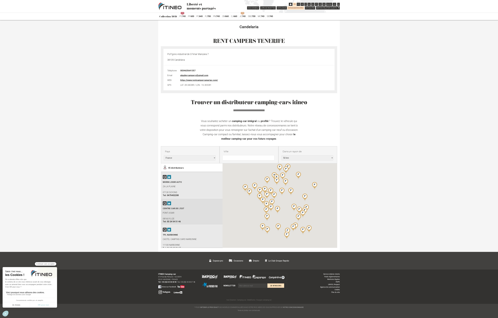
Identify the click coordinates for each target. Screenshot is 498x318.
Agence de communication (330, 287)
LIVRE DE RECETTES (268, 8)
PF (191, 16)
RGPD (338, 282)
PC (199, 16)
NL (309, 4)
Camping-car (241, 300)
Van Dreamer (231, 300)
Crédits (337, 290)
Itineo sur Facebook (169, 287)
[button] (298, 217)
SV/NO (329, 4)
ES (313, 4)
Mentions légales (333, 279)
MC (261, 16)
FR (295, 4)
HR (334, 4)
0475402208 (173, 195)
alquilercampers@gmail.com (194, 75)
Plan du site (335, 292)
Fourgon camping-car (264, 300)
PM (216, 16)
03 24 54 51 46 (174, 221)
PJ (208, 16)
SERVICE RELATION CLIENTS (327, 8)
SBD (251, 16)
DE (302, 4)
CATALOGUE (281, 8)
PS (182, 16)
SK (324, 4)
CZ (320, 4)
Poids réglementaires (332, 277)
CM (225, 16)
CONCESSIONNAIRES (295, 8)
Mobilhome (251, 300)
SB (270, 16)
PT (316, 4)
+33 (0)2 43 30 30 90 (168, 282)
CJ (234, 16)
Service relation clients (331, 274)
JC (242, 16)
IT (305, 4)
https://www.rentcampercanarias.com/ (199, 80)
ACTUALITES (310, 8)
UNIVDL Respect (334, 284)
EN (298, 4)
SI (338, 4)
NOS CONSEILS (253, 8)
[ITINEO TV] (180, 286)
